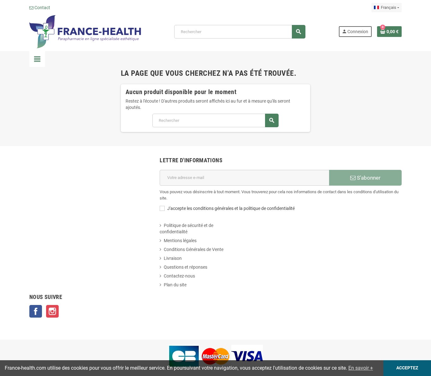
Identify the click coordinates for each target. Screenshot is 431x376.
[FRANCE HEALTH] (85, 31)
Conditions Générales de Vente (193, 249)
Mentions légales (180, 240)
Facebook (35, 311)
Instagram (52, 311)
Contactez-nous (179, 275)
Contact (41, 7)
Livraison (173, 258)
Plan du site (175, 284)
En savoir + (360, 368)
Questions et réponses (185, 267)
